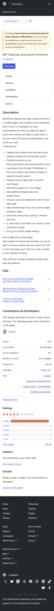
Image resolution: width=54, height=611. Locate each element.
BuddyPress (10, 563)
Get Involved (34, 526)
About (5, 504)
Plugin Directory (10, 12)
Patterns (32, 518)
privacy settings (44, 387)
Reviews (9, 83)
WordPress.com (11, 549)
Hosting (6, 513)
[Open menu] (50, 4)
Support (9, 103)
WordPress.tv (10, 540)
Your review (8, 444)
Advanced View (10, 399)
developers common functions (38, 381)
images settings (29, 387)
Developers (8, 536)
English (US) (46, 370)
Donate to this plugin (13, 487)
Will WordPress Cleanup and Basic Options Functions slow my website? (20, 289)
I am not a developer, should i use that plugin (14, 299)
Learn (5, 526)
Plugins (31, 513)
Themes (32, 508)
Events (31, 531)
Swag (32, 540)
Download (9, 66)
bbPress (8, 558)
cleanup (47, 376)
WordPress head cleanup (40, 392)
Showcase (33, 504)
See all (48, 444)
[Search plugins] (30, 21)
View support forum (12, 464)
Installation (10, 89)
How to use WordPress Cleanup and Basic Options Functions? (18, 279)
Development (11, 96)
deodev (9, 59)
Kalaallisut (13, 575)
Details (8, 76)
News (5, 508)
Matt (6, 553)
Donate (33, 536)
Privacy (6, 518)
